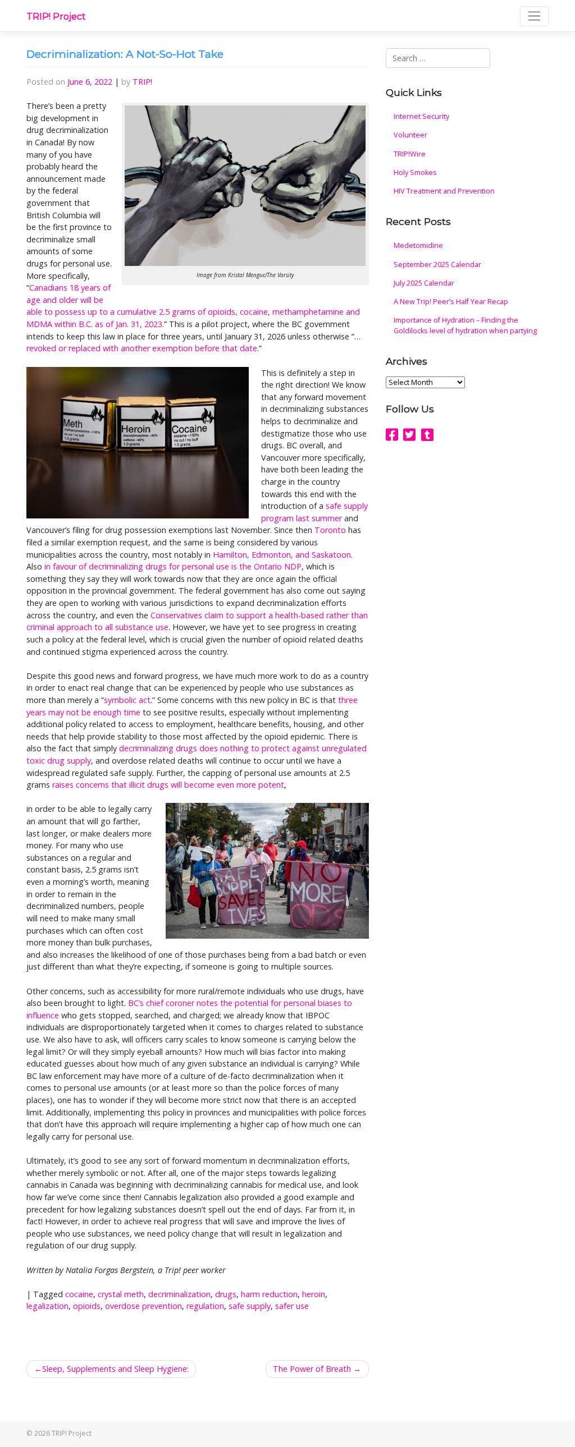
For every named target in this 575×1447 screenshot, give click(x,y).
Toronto (330, 530)
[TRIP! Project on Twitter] (409, 434)
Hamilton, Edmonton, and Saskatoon (282, 554)
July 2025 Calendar (424, 283)
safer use (292, 1306)
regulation (205, 1306)
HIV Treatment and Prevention (444, 191)
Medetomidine (418, 245)
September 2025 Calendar (437, 264)
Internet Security (421, 116)
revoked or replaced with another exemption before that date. (142, 348)
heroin (313, 1294)
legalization (47, 1306)
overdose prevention (143, 1306)
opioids (87, 1306)
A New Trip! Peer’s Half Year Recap (451, 301)
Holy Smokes (415, 172)
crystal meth (121, 1294)
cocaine (79, 1294)
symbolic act (127, 700)
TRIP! (142, 81)
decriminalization (179, 1294)
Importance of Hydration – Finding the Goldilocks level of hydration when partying (465, 325)
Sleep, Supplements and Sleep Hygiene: (115, 1368)
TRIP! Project (56, 16)
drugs (225, 1294)
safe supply (250, 1306)
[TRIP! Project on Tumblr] (427, 434)
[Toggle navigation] (534, 16)
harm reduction (269, 1294)
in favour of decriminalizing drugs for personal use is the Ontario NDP (173, 566)
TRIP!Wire (410, 154)
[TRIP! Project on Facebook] (392, 434)
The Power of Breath (312, 1368)
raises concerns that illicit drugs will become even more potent (168, 784)
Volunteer (410, 135)
